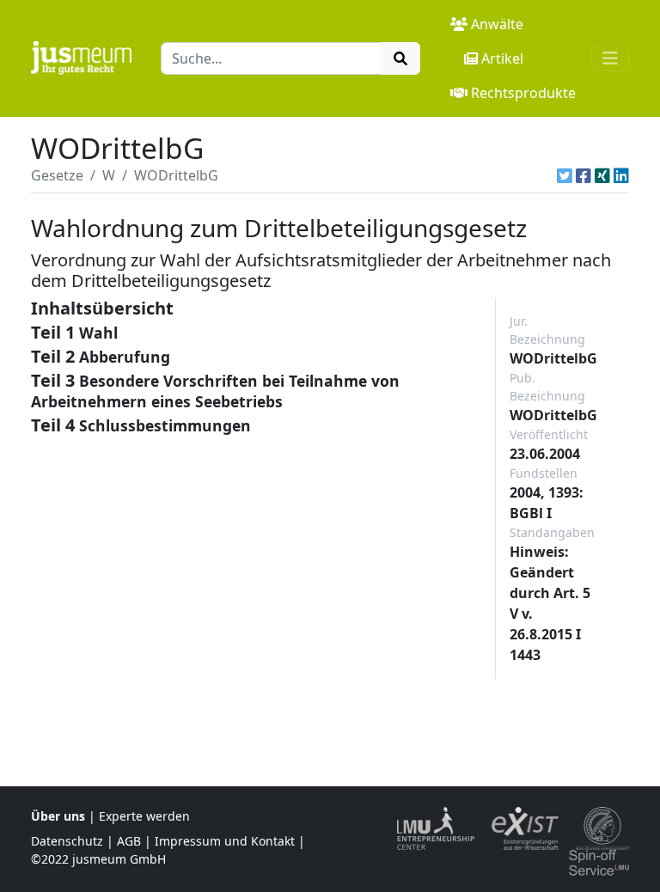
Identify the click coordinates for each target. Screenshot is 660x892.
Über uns (58, 816)
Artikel (502, 58)
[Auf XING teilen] (602, 175)
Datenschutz (67, 841)
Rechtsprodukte (523, 92)
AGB (129, 841)
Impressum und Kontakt (225, 841)
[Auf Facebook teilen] (583, 175)
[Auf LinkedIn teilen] (621, 175)
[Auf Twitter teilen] (564, 175)
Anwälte (497, 24)
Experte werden (144, 816)
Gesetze (57, 175)
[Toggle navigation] (610, 58)
